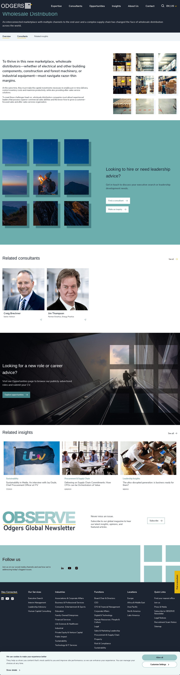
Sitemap (157, 626)
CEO (96, 603)
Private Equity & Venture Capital (69, 632)
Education (59, 611)
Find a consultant (116, 201)
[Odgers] (16, 6)
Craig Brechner (12, 313)
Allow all (159, 657)
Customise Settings (158, 664)
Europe (130, 598)
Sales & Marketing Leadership (107, 631)
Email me (11, 283)
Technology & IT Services (66, 645)
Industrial (59, 628)
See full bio (33, 304)
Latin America (133, 615)
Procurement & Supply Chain (106, 635)
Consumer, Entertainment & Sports (70, 607)
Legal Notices (160, 618)
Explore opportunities (14, 395)
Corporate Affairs (101, 611)
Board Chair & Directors (104, 598)
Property (98, 639)
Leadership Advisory (37, 607)
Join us (157, 603)
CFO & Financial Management (107, 607)
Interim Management (37, 603)
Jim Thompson (56, 313)
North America (133, 611)
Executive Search (35, 598)
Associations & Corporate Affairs (69, 598)
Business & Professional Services (69, 603)
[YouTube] (69, 568)
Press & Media (160, 607)
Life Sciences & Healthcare (66, 624)
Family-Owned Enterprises (66, 615)
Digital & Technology (103, 615)
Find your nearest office (164, 598)
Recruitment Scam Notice (165, 622)
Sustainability (61, 641)
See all (171, 433)
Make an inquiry (115, 209)
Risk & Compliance (102, 644)
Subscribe (154, 521)
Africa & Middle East (136, 603)
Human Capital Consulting (39, 611)
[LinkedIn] (62, 568)
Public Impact (61, 637)
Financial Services (63, 620)
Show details (11, 670)
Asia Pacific (132, 607)
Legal (96, 626)
